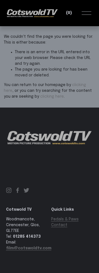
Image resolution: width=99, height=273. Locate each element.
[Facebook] (17, 190)
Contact (59, 225)
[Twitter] (26, 190)
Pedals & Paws (65, 219)
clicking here (52, 96)
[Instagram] (9, 190)
